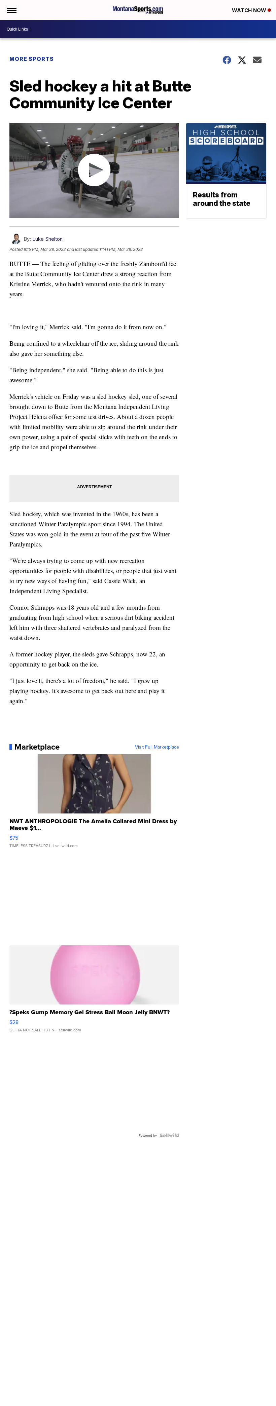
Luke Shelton (47, 239)
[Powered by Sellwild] (169, 1135)
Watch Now (250, 10)
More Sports (31, 58)
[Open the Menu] (11, 10)
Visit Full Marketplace (157, 747)
